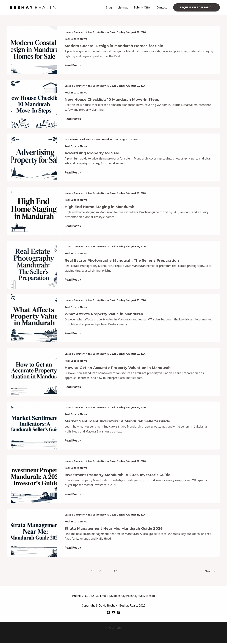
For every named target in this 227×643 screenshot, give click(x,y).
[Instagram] (118, 612)
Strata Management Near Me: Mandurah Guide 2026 (114, 528)
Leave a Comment (75, 32)
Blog (109, 7)
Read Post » (73, 65)
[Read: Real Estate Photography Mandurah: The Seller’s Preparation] (34, 264)
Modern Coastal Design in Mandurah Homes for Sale (114, 46)
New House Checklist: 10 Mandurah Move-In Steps (112, 99)
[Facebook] (108, 612)
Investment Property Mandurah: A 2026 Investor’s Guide (117, 475)
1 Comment (71, 139)
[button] (196, 7)
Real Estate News (97, 32)
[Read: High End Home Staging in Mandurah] (34, 211)
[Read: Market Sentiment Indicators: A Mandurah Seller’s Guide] (34, 425)
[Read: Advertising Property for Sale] (34, 157)
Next (210, 571)
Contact (162, 7)
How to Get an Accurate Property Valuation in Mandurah (118, 368)
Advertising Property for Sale (92, 153)
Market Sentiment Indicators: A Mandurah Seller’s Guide (117, 421)
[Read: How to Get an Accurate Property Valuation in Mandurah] (34, 372)
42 (115, 571)
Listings (122, 7)
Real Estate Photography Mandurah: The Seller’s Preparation (122, 260)
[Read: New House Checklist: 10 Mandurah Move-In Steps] (34, 104)
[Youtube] (113, 612)
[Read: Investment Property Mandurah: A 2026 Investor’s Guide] (34, 479)
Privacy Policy (113, 628)
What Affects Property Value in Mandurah (104, 314)
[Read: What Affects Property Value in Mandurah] (34, 318)
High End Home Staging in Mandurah (99, 207)
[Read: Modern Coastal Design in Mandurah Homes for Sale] (34, 50)
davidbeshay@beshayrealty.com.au (132, 596)
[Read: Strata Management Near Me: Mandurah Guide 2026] (34, 532)
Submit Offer (142, 7)
